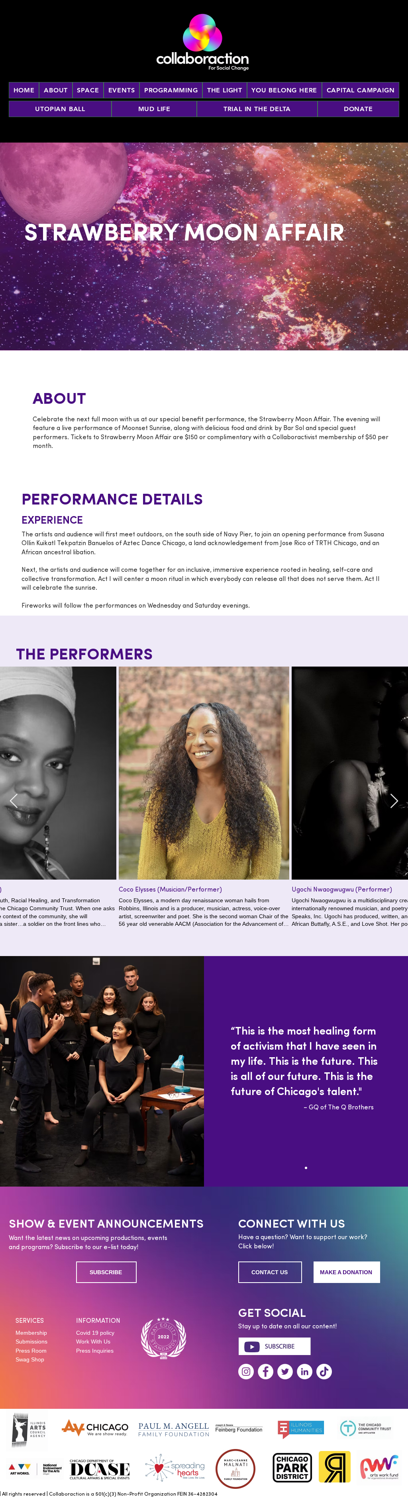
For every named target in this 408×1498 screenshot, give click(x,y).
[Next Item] (394, 801)
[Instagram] (246, 1371)
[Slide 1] (306, 1168)
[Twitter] (285, 1371)
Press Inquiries (95, 1350)
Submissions (31, 1341)
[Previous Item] (13, 801)
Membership (31, 1333)
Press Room (31, 1350)
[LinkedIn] (304, 1371)
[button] (121, 90)
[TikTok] (324, 1371)
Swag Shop (30, 1359)
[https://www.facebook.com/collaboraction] (265, 1371)
